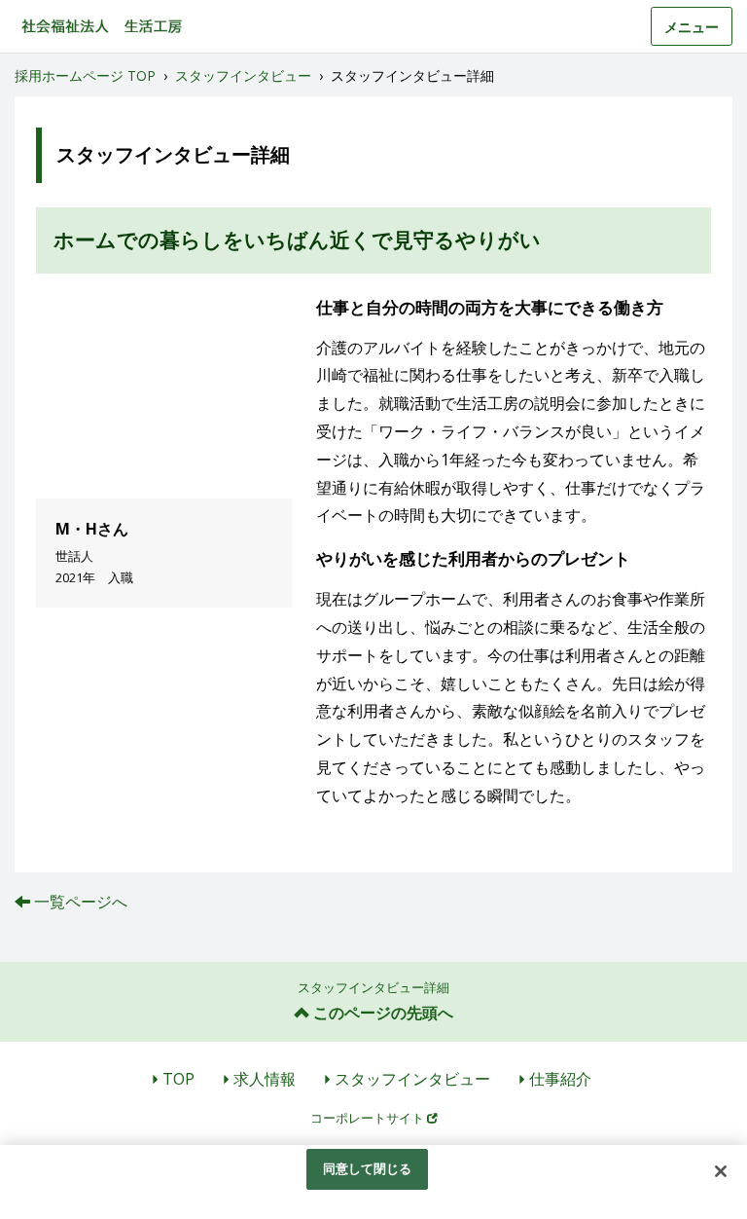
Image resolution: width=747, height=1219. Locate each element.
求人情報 (264, 1079)
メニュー (691, 27)
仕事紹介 (560, 1079)
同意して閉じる (367, 1168)
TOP (178, 1079)
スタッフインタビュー (412, 1079)
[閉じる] (720, 1171)
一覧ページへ (80, 901)
